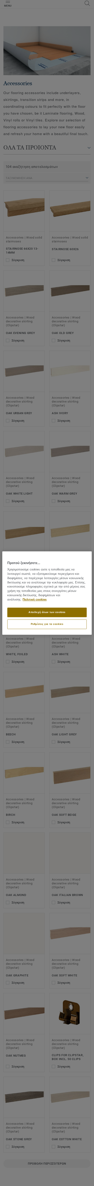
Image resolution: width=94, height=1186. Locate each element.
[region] (46, 593)
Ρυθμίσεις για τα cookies (47, 624)
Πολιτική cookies (35, 599)
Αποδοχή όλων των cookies (47, 612)
